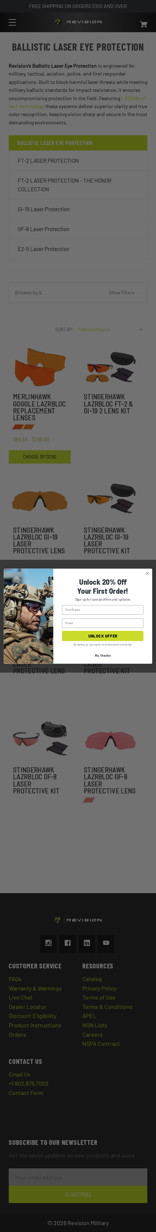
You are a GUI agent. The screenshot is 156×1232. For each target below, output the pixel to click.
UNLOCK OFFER (102, 636)
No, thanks (103, 655)
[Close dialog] (147, 573)
